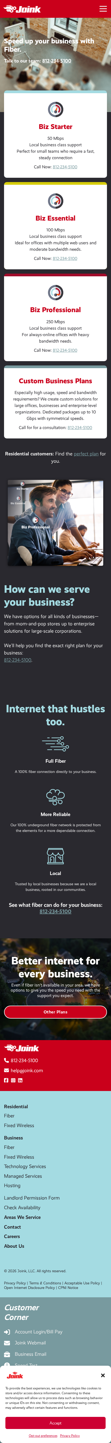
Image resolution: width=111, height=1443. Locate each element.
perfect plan (86, 453)
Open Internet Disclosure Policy (29, 1287)
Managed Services (23, 1176)
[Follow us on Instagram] (13, 1080)
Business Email (30, 1354)
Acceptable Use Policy (82, 1283)
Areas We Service (22, 1217)
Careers (12, 1236)
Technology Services (25, 1166)
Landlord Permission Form (32, 1198)
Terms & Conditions (45, 1283)
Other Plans (56, 1012)
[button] (103, 1375)
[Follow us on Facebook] (6, 1080)
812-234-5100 (56, 61)
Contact (12, 1227)
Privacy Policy (70, 1436)
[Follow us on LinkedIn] (20, 1080)
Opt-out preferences (43, 1436)
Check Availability (22, 1207)
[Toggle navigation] (103, 8)
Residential (16, 1106)
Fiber (9, 1115)
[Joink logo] (20, 9)
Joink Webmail (30, 1343)
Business (13, 1138)
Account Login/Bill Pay (39, 1331)
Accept (55, 1423)
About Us (14, 1246)
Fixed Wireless (19, 1125)
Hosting (12, 1185)
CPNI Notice (68, 1287)
